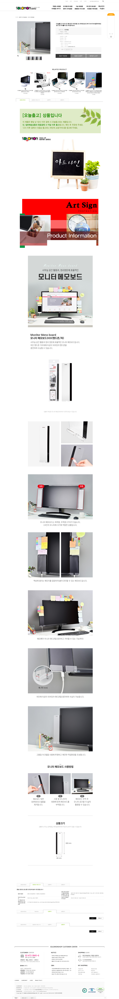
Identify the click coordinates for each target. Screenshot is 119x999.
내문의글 (80, 974)
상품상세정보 (23, 100)
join (71, 1)
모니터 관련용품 (31, 17)
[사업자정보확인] (38, 989)
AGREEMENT (24, 980)
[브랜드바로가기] (71, 46)
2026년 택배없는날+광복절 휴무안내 (60, 955)
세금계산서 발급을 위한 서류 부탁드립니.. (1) (61, 970)
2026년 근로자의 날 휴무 (57, 959)
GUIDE (31, 980)
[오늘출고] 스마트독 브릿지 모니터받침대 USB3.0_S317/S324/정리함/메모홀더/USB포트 (42, 91)
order (85, 1)
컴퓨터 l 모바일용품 (23, 17)
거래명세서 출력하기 (95, 974)
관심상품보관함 (81, 972)
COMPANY (17, 980)
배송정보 (37, 911)
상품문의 (62, 100)
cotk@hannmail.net (42, 991)
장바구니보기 (81, 970)
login (66, 1)
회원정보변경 (94, 968)
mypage (76, 1)
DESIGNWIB (58, 993)
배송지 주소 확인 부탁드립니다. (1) (59, 974)
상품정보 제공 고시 (36, 100)
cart (81, 1)
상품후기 (49, 100)
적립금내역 (80, 968)
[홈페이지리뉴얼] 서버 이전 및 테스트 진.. (60, 961)
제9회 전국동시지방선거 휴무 (58, 957)
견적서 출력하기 (94, 972)
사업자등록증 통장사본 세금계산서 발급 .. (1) (61, 968)
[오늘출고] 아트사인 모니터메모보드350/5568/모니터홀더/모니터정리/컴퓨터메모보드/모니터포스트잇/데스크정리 (94, 91)
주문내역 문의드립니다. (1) (57, 972)
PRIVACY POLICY (38, 980)
